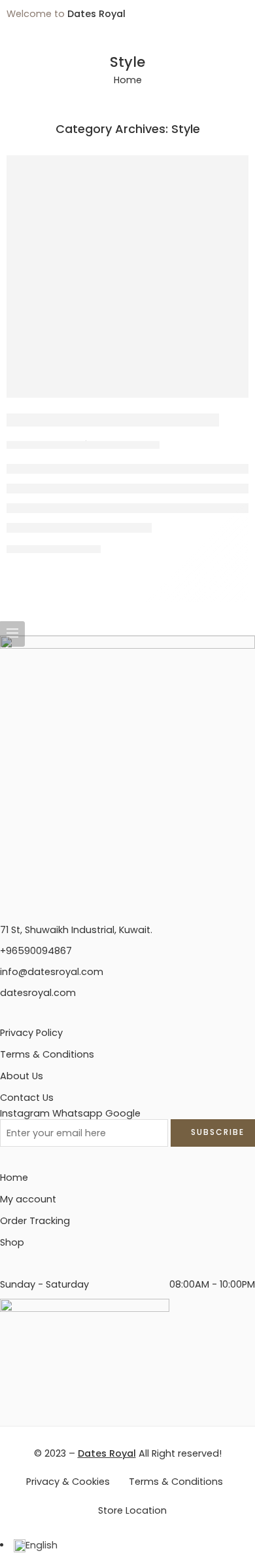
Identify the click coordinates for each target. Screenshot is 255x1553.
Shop (12, 1242)
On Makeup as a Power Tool (113, 420)
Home (128, 79)
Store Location (132, 1510)
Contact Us (27, 1097)
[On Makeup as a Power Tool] (127, 276)
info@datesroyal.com (51, 971)
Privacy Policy (31, 1032)
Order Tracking (35, 1220)
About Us (21, 1076)
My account (28, 1199)
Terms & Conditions (47, 1054)
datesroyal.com (38, 992)
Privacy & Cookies (68, 1481)
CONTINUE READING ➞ (54, 549)
